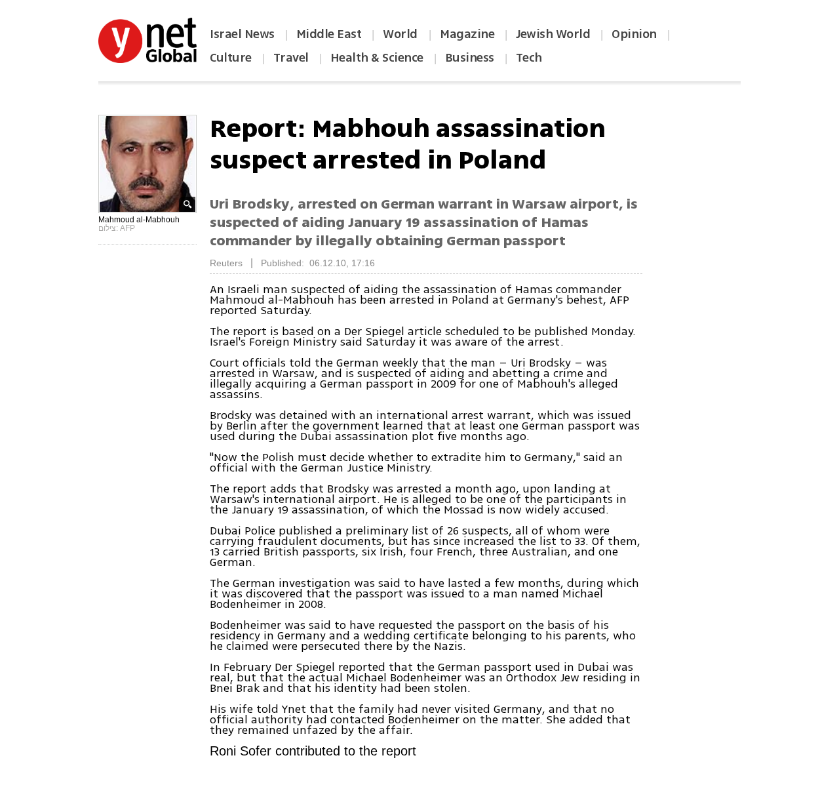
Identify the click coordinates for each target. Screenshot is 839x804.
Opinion (634, 34)
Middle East (329, 34)
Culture (231, 58)
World (401, 34)
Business (469, 58)
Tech (529, 58)
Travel (291, 58)
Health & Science (376, 58)
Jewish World (553, 34)
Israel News (242, 34)
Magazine (467, 34)
